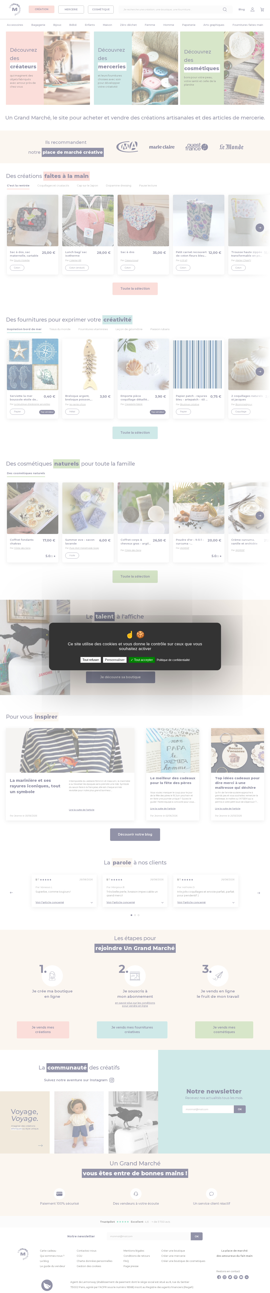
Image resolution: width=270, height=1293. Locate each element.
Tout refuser (90, 660)
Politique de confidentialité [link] (173, 660)
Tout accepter (143, 660)
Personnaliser (115, 660)
